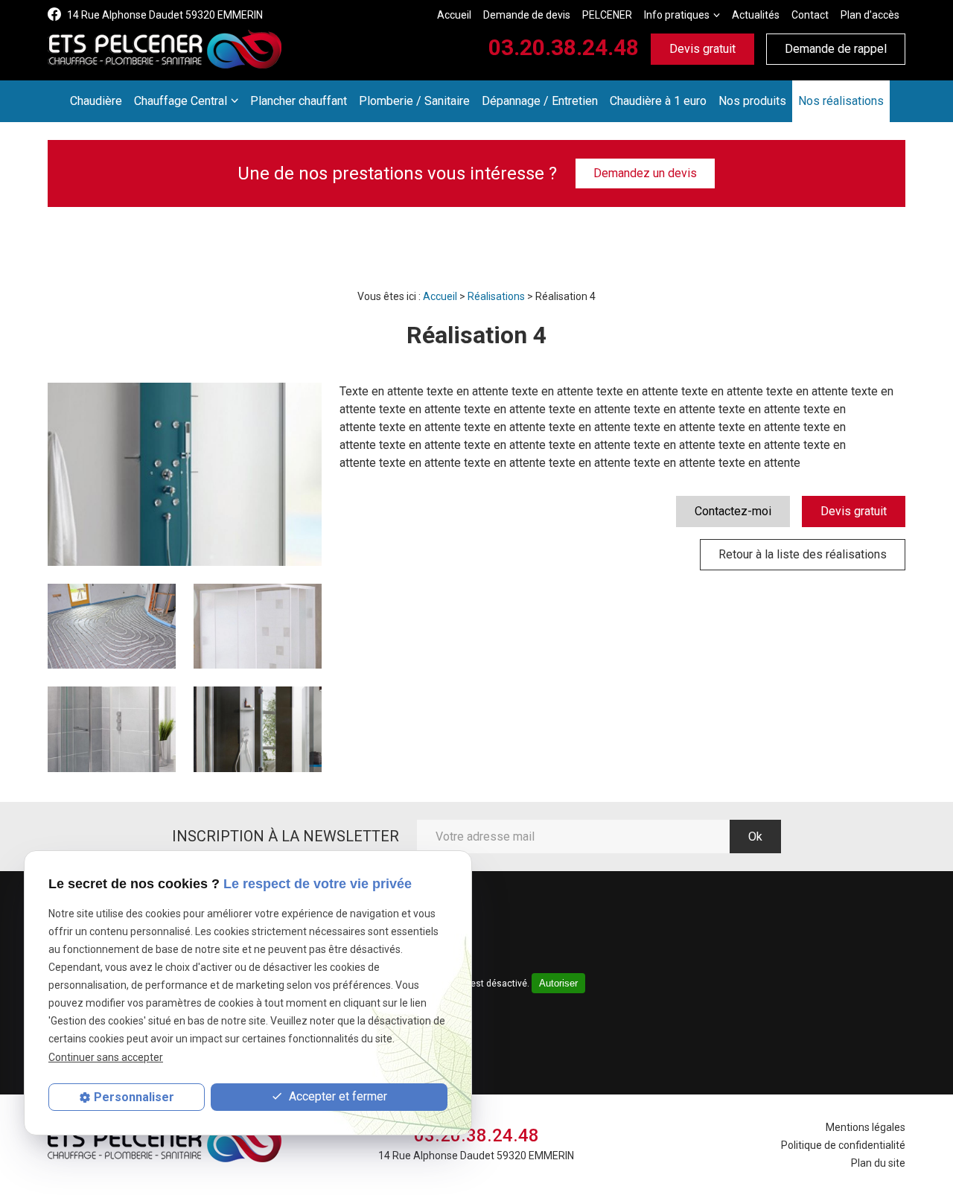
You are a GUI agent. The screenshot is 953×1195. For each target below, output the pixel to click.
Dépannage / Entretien (540, 101)
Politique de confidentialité (843, 1145)
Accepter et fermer (336, 1096)
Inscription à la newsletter (285, 836)
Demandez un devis (645, 173)
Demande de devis (526, 15)
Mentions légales (865, 1127)
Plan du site (878, 1163)
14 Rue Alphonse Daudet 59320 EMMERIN (165, 15)
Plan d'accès (870, 15)
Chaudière (96, 101)
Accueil (454, 15)
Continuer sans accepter (105, 1056)
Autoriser (558, 983)
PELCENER (607, 15)
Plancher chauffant (298, 101)
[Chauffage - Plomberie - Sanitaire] (164, 49)
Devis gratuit (702, 49)
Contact (810, 15)
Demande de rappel (836, 49)
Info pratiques (677, 15)
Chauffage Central (180, 101)
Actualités (756, 15)
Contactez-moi (733, 511)
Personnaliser (134, 1097)
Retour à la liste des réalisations (802, 554)
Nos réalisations (841, 101)
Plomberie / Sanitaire (414, 101)
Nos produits (752, 101)
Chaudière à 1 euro (658, 101)
